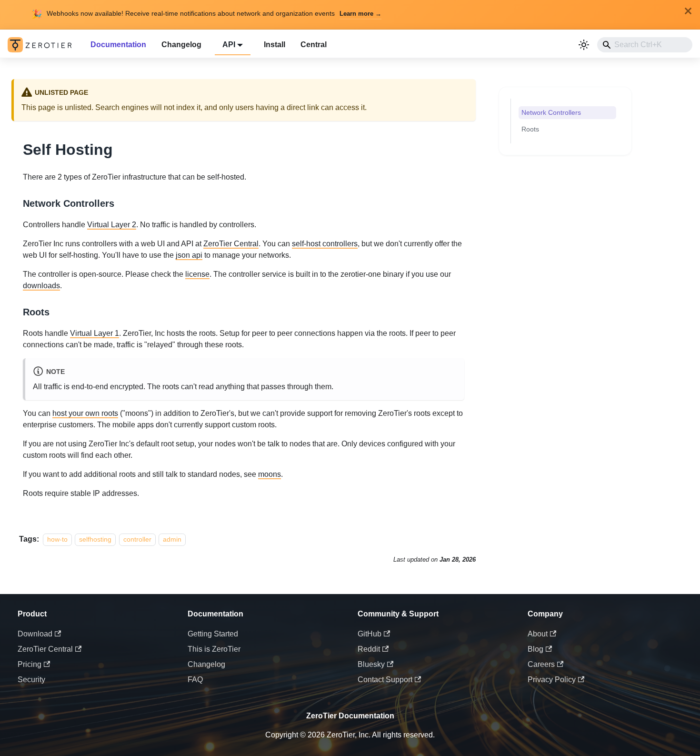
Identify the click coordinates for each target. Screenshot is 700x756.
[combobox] (644, 44)
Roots (530, 129)
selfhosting (95, 539)
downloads (41, 286)
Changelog (181, 44)
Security (31, 679)
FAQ (195, 679)
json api (189, 255)
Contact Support (385, 679)
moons (269, 474)
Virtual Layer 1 (94, 333)
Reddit (369, 649)
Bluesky (371, 664)
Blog (535, 649)
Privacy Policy (552, 679)
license (197, 274)
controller (137, 539)
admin (172, 539)
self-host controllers (325, 244)
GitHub (369, 634)
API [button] (228, 44)
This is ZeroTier (214, 649)
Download (35, 634)
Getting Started (213, 634)
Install (274, 44)
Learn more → (360, 13)
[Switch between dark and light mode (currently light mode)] (583, 44)
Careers (541, 664)
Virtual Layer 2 (111, 225)
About (538, 634)
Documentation (118, 44)
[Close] (688, 11)
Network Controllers (551, 112)
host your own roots (85, 413)
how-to (57, 539)
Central (313, 44)
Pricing (29, 664)
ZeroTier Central (231, 244)
